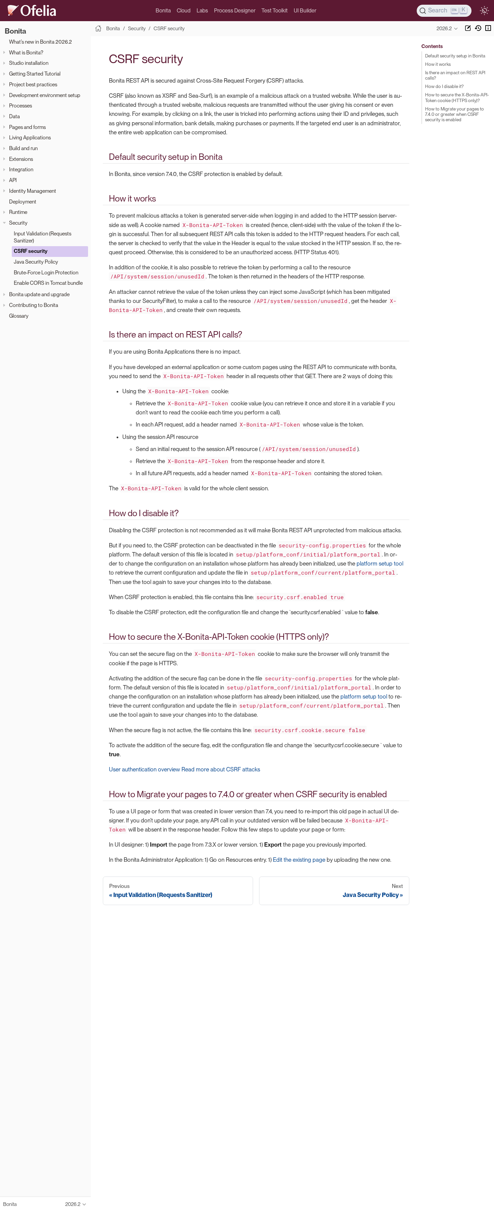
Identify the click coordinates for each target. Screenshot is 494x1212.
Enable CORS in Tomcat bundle (48, 283)
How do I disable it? (444, 86)
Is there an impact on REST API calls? (455, 75)
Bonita (163, 10)
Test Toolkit (274, 10)
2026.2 (444, 29)
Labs (202, 10)
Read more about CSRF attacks (220, 769)
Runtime (18, 212)
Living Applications (30, 137)
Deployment (22, 201)
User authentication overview (144, 769)
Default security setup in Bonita (455, 55)
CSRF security (30, 251)
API (13, 180)
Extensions (21, 159)
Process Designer (234, 10)
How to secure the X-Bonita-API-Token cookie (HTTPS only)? (457, 97)
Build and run (23, 148)
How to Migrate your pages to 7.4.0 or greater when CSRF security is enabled (454, 114)
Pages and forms (27, 127)
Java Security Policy (36, 262)
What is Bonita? (26, 52)
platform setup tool (380, 563)
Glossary (19, 316)
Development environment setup (44, 95)
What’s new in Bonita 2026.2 (40, 42)
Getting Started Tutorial (34, 74)
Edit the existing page (299, 859)
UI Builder (305, 10)
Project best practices (33, 84)
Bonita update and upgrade (39, 294)
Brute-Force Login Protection (46, 272)
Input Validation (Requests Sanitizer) (42, 236)
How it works (438, 64)
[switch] (484, 10)
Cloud (184, 10)
